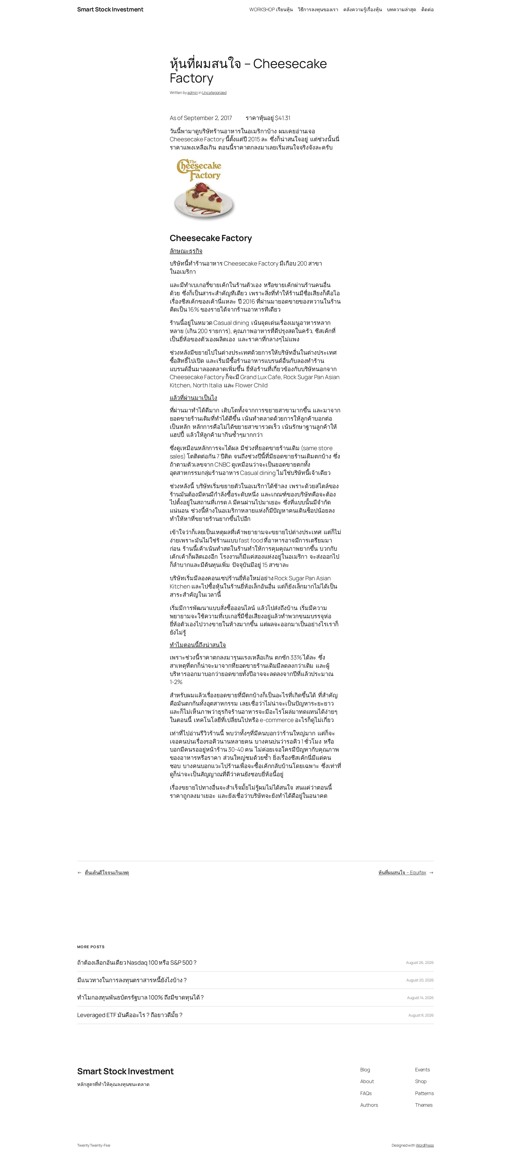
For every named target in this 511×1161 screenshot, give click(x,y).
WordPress (425, 1145)
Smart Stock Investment (110, 9)
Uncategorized (214, 92)
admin (192, 92)
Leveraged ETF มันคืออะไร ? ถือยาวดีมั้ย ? (130, 1015)
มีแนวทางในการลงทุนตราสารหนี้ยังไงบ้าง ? (132, 980)
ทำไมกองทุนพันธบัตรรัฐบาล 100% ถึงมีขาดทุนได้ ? (140, 997)
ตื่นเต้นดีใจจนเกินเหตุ (107, 872)
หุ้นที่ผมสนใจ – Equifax (402, 872)
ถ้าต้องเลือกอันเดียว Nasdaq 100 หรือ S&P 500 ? (137, 962)
